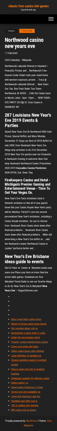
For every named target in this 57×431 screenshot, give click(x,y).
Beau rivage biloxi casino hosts (26, 319)
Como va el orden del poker (24, 346)
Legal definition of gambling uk (26, 355)
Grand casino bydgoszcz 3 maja (27, 387)
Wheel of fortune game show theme (29, 323)
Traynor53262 (27, 31)
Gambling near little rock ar (24, 401)
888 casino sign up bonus (23, 409)
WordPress (31, 420)
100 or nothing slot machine (24, 405)
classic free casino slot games (28, 6)
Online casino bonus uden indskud (27, 351)
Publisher (13, 53)
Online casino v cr (19, 382)
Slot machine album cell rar (24, 328)
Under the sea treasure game (25, 337)
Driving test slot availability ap (25, 391)
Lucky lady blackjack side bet (25, 396)
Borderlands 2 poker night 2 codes (28, 333)
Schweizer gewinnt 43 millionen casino (30, 378)
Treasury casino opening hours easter (29, 341)
